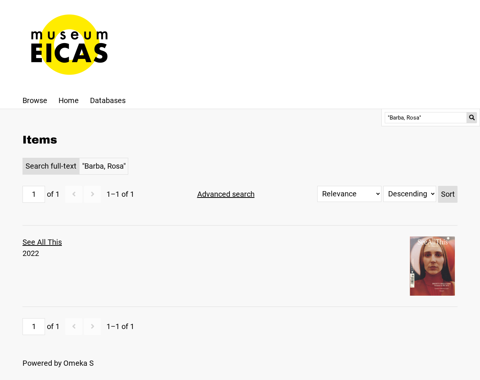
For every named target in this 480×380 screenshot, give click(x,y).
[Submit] (472, 117)
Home (68, 100)
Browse (34, 100)
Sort (448, 194)
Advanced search (226, 194)
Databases (108, 100)
